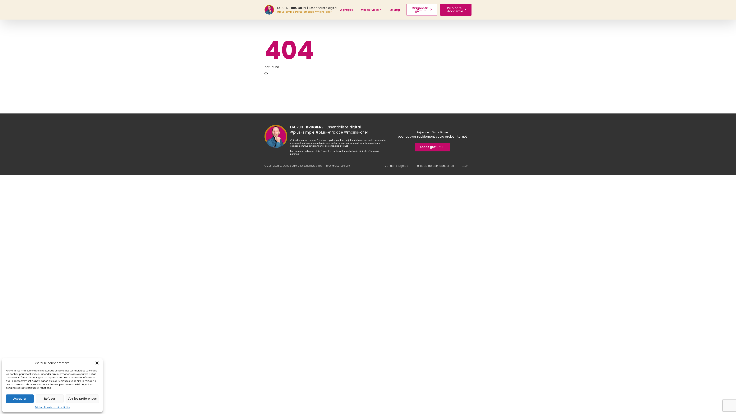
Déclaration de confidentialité (52, 407)
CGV (465, 166)
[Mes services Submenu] (382, 10)
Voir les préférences (82, 399)
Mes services (370, 10)
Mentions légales (396, 166)
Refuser (49, 399)
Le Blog (395, 10)
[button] (97, 363)
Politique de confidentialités (435, 166)
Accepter (19, 399)
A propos (346, 10)
